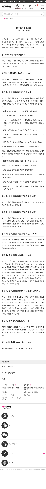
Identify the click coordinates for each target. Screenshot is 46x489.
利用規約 (4, 392)
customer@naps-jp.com (9, 348)
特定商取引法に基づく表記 (10, 388)
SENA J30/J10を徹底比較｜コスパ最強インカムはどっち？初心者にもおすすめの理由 (23, 1)
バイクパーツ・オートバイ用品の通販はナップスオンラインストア (19, 469)
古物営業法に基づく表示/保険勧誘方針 (34, 388)
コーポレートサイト (8, 385)
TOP (4, 18)
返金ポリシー (28, 395)
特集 (3, 379)
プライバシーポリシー (9, 395)
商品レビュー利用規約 (31, 392)
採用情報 (26, 385)
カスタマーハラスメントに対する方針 (11, 398)
